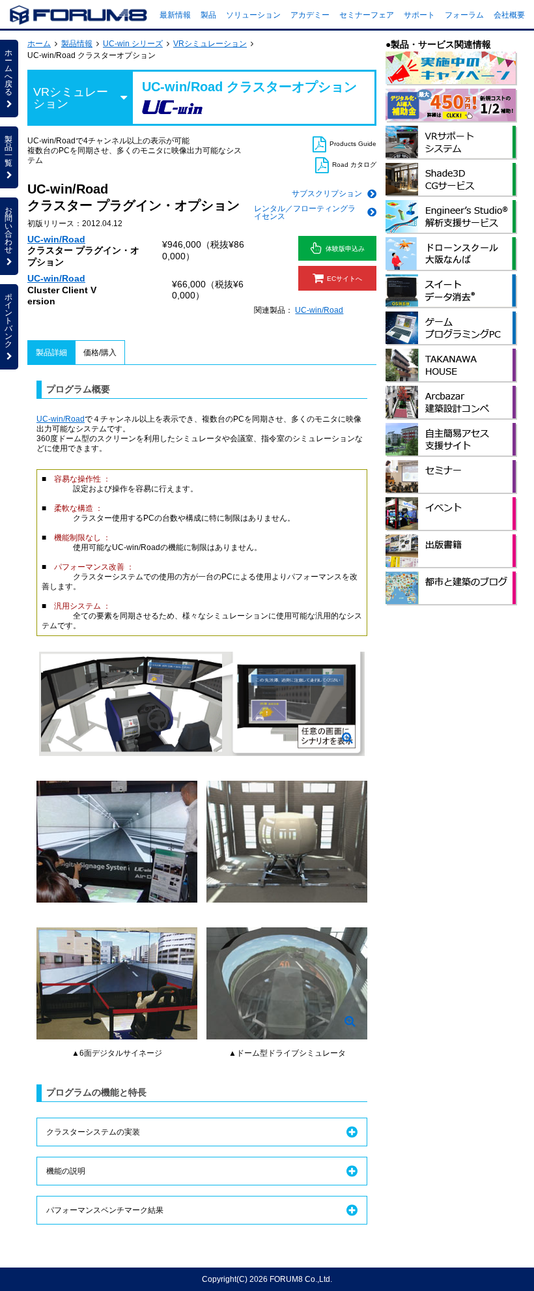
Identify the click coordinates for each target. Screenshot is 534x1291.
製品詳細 (51, 352)
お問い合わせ (8, 230)
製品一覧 (8, 151)
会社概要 (509, 15)
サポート (419, 15)
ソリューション (253, 15)
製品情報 (76, 44)
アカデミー (310, 15)
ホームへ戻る (8, 72)
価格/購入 (100, 352)
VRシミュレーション (210, 44)
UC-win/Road (56, 239)
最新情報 (175, 15)
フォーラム (464, 15)
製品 (208, 15)
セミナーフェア (366, 15)
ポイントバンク (8, 321)
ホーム (39, 44)
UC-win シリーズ (133, 44)
